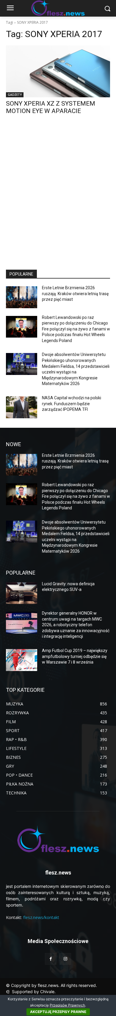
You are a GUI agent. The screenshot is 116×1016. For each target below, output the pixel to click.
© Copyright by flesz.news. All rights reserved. (51, 985)
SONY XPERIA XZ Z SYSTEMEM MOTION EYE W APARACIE (50, 107)
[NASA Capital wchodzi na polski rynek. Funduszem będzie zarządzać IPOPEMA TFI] (21, 407)
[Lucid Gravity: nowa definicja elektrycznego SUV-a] (21, 593)
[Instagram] (65, 959)
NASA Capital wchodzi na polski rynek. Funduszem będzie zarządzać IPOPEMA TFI (71, 403)
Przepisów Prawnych (67, 1005)
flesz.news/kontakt (41, 917)
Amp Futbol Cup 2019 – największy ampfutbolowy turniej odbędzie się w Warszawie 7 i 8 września (74, 656)
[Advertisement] (58, 197)
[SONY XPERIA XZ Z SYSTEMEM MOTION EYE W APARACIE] (58, 71)
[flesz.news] (58, 839)
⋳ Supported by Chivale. (31, 991)
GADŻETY (15, 95)
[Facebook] (51, 959)
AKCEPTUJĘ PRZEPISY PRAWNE (58, 1011)
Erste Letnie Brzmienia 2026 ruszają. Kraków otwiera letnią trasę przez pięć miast (75, 293)
